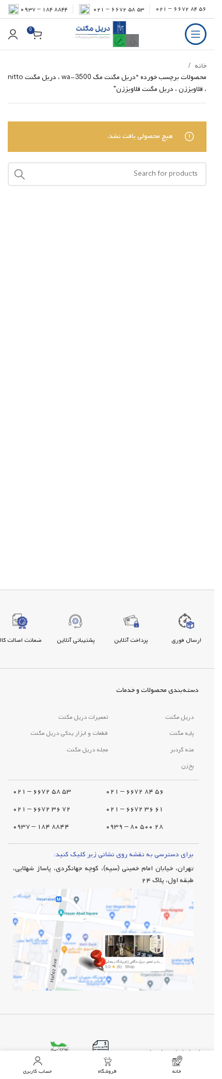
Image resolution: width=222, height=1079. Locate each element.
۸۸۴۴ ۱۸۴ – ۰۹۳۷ (44, 9)
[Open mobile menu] (196, 34)
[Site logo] (106, 34)
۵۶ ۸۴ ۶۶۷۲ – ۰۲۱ (181, 8)
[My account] (13, 34)
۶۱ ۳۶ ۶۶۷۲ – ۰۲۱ (134, 809)
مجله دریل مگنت (87, 749)
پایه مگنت (181, 733)
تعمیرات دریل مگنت (83, 717)
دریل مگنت (179, 717)
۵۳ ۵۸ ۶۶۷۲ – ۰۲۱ (42, 791)
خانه (201, 65)
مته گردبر (182, 749)
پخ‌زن (187, 765)
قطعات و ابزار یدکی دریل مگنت (69, 733)
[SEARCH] (19, 174)
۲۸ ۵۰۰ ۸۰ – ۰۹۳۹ (134, 826)
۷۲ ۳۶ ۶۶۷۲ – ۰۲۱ (42, 809)
